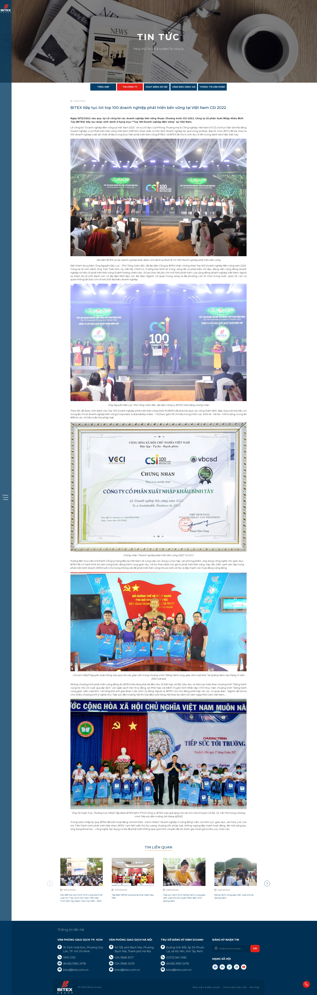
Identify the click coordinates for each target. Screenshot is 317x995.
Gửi (255, 948)
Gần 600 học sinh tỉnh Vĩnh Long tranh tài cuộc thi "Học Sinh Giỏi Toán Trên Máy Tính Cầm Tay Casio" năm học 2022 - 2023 (81, 898)
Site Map (254, 987)
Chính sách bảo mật (235, 987)
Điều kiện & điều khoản (206, 987)
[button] (267, 883)
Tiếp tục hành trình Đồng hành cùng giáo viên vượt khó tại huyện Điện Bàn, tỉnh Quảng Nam (184, 898)
